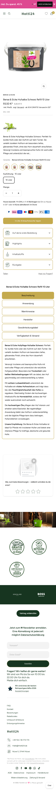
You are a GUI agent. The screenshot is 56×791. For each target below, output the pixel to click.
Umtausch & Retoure (15, 720)
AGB (10, 773)
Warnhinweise (28, 311)
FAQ (9, 706)
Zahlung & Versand (37, 778)
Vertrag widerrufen (28, 613)
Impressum (31, 773)
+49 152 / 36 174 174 (20, 740)
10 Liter (9, 180)
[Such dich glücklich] (9, 13)
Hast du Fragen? (45, 274)
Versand (20, 107)
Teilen (5, 274)
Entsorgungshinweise (16, 723)
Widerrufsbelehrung (19, 778)
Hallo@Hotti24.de (19, 746)
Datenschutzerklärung (32, 634)
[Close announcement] (54, 4)
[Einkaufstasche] (51, 13)
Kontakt (10, 709)
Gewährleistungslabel (28, 327)
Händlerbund (43, 773)
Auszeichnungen (22, 691)
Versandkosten (29, 759)
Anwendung (28, 303)
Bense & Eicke (9, 95)
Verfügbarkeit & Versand (28, 335)
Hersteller (28, 319)
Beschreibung (28, 295)
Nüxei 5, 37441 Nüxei (21, 751)
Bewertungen (12, 713)
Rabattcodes (12, 716)
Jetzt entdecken (45, 4)
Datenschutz (19, 773)
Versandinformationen (37, 763)
